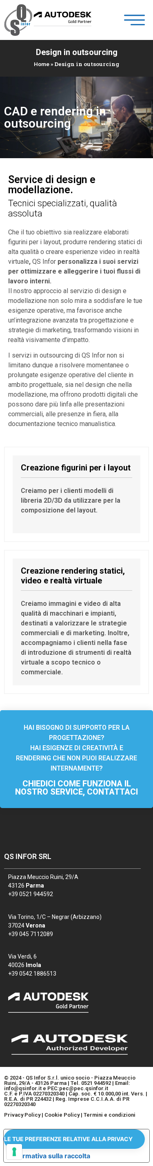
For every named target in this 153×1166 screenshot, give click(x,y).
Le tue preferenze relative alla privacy (68, 1138)
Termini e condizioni (109, 1115)
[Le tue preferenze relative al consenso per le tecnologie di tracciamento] (14, 1151)
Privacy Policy (22, 1115)
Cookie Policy (62, 1115)
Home (41, 64)
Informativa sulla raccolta (50, 1156)
